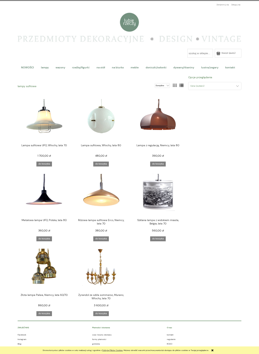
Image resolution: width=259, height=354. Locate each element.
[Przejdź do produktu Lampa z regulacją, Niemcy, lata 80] (158, 120)
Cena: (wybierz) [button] (197, 86)
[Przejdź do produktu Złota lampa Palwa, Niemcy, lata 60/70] (44, 269)
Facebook (22, 335)
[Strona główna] (129, 26)
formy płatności (99, 339)
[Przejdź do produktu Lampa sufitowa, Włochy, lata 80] (101, 120)
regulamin (171, 339)
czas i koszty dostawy (102, 335)
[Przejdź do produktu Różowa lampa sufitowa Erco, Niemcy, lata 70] (101, 194)
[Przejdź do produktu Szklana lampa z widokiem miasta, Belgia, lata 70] (158, 194)
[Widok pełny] (181, 85)
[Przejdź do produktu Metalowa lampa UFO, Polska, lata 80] (44, 194)
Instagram (22, 339)
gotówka (96, 344)
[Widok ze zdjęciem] (175, 85)
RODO (169, 344)
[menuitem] (27, 67)
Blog (19, 344)
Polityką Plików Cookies (112, 350)
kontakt (170, 335)
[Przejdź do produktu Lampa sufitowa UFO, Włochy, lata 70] (44, 120)
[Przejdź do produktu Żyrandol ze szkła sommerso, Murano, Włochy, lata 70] (101, 269)
